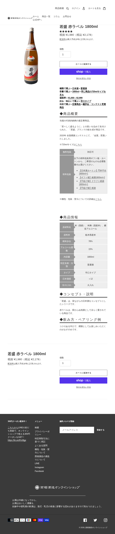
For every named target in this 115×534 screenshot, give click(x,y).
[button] (66, 31)
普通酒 (84, 88)
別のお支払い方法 (83, 78)
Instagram (39, 467)
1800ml (75, 91)
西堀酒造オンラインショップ (96, 528)
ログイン (79, 8)
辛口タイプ (86, 101)
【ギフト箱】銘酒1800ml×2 (92, 177)
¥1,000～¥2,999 (75, 98)
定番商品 (76, 104)
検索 (37, 427)
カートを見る (97, 8)
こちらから (13, 427)
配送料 (62, 39)
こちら (79, 144)
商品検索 (62, 8)
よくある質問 (41, 445)
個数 (62, 49)
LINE (37, 463)
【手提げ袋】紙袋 (87, 188)
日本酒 (75, 88)
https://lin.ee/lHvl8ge (17, 440)
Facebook (39, 471)
